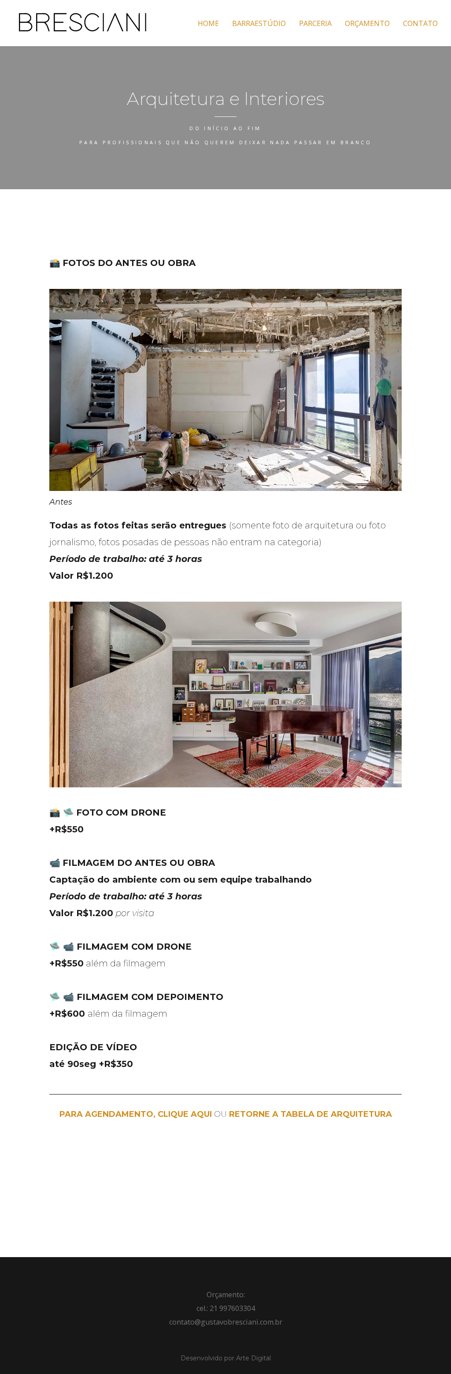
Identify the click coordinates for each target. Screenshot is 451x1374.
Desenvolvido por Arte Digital (226, 1358)
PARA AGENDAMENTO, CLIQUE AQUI (135, 1114)
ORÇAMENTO (367, 23)
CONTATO (420, 23)
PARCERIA (315, 23)
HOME (208, 23)
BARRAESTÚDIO (259, 23)
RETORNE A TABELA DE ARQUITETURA (310, 1114)
